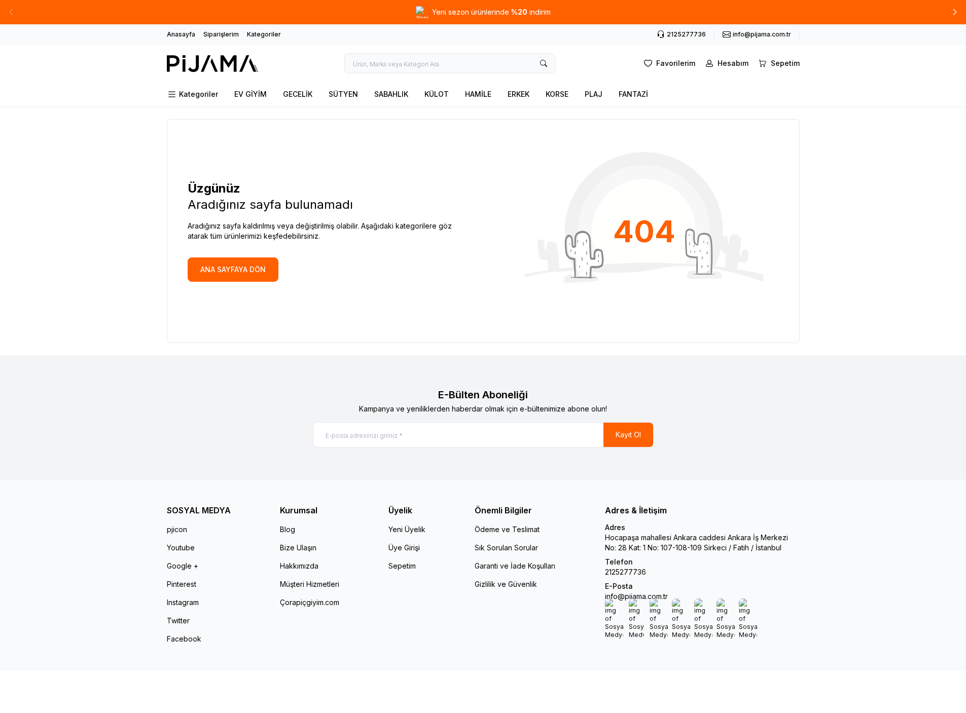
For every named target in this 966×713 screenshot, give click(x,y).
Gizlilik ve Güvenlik (506, 584)
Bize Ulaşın (298, 547)
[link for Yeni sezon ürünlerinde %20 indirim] (483, 12)
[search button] (543, 63)
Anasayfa (181, 34)
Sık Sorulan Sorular (506, 547)
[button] (955, 12)
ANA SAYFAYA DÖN (233, 269)
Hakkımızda (299, 565)
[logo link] (212, 63)
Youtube (181, 547)
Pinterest (181, 584)
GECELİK (297, 94)
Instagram (183, 602)
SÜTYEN (343, 94)
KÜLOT (436, 94)
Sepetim (402, 565)
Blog (287, 529)
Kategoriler (264, 34)
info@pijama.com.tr (636, 596)
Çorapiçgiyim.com (309, 602)
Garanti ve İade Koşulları (515, 565)
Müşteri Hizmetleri (309, 584)
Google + (182, 565)
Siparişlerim (221, 34)
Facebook (184, 638)
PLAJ (593, 94)
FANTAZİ (633, 94)
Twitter (178, 620)
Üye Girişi (404, 547)
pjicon (177, 529)
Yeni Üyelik (406, 529)
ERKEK (518, 94)
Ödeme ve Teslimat (507, 529)
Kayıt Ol (628, 434)
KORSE (557, 94)
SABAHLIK (391, 94)
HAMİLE (478, 94)
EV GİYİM (250, 94)
